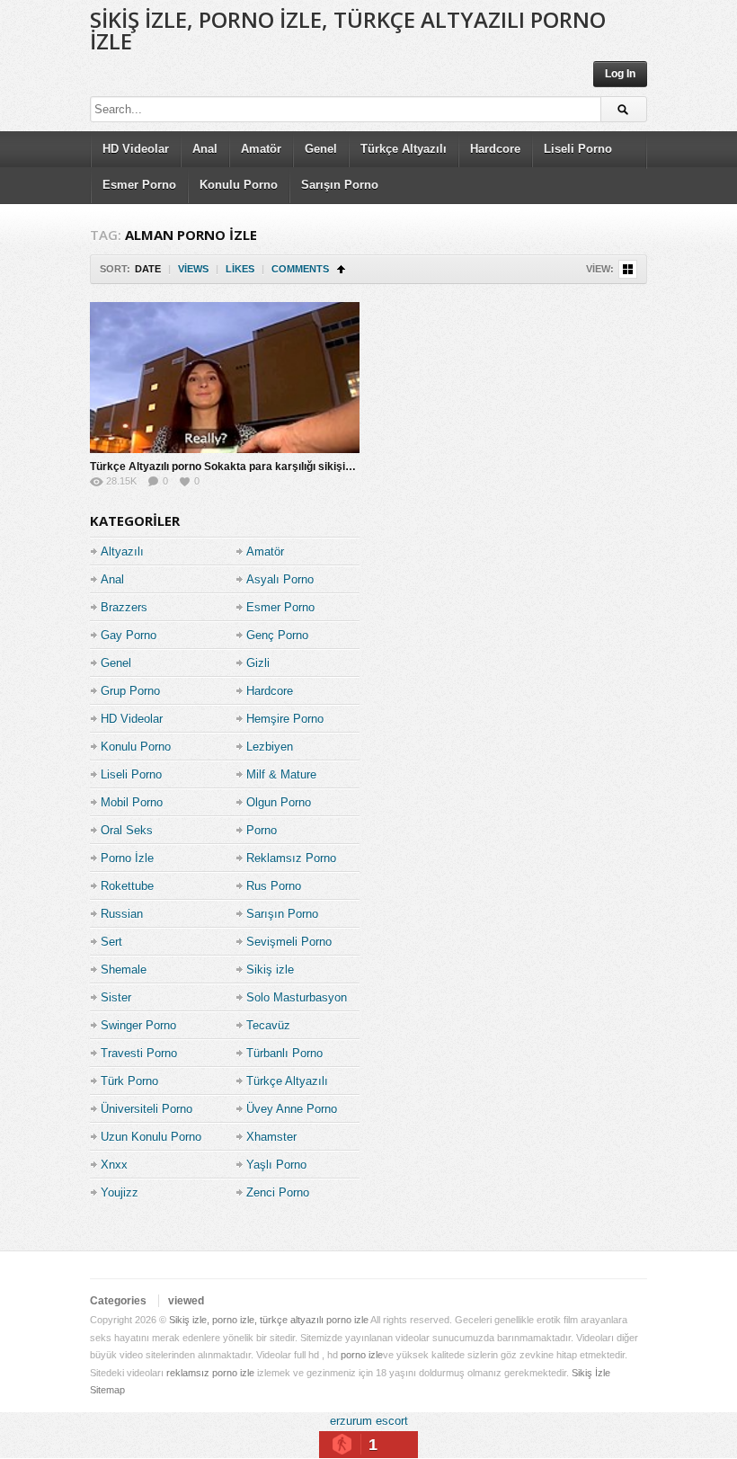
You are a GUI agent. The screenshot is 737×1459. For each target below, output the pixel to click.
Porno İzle (127, 858)
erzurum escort (369, 1421)
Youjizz (119, 1192)
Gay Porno (128, 635)
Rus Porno (273, 886)
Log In (620, 73)
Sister (116, 997)
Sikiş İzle (591, 1372)
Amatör (261, 149)
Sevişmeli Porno (289, 941)
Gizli (258, 663)
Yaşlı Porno (276, 1164)
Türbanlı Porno (284, 1053)
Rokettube (127, 886)
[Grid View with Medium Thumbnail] (627, 269)
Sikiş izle (270, 969)
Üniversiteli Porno (146, 1109)
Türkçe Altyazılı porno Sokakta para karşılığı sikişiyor (226, 466)
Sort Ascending (341, 269)
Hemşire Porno (285, 718)
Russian (122, 914)
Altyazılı (122, 551)
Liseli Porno (578, 149)
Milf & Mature (281, 774)
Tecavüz (268, 1025)
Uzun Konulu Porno (151, 1136)
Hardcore (495, 149)
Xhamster (271, 1136)
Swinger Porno (138, 1025)
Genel (321, 149)
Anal (205, 149)
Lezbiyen (269, 746)
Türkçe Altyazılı (403, 149)
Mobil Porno (132, 802)
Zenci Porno (277, 1192)
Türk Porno (129, 1081)
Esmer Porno (139, 184)
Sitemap (107, 1389)
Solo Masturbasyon (296, 997)
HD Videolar (135, 149)
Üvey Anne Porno (291, 1109)
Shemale (124, 969)
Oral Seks (127, 830)
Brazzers (124, 607)
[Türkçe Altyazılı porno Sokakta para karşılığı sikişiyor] (224, 377)
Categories (118, 1300)
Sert (111, 941)
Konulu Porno (239, 184)
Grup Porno (130, 691)
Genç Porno (277, 635)
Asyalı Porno (280, 579)
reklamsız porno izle (210, 1372)
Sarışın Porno (339, 184)
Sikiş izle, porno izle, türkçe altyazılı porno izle (348, 30)
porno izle (362, 1354)
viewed (186, 1300)
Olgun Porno (278, 802)
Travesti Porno (139, 1053)
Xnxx (114, 1164)
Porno (261, 830)
